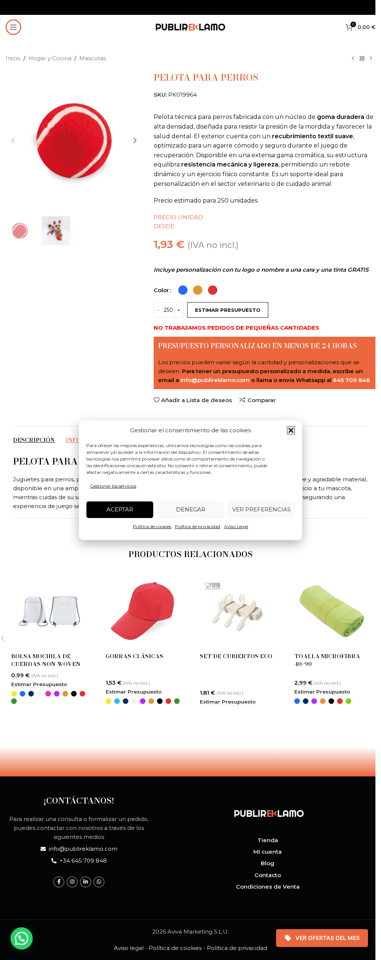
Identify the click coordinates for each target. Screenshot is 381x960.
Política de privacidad (197, 526)
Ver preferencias (261, 509)
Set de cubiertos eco (236, 656)
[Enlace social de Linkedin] (85, 882)
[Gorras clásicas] (144, 611)
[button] (291, 430)
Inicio (13, 58)
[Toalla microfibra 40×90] (332, 611)
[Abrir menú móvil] (13, 27)
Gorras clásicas (134, 656)
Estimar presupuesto (227, 310)
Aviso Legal (236, 526)
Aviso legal (129, 947)
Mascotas (92, 58)
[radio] (183, 290)
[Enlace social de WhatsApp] (99, 882)
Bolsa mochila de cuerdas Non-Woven (45, 660)
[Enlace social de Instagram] (72, 882)
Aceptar (119, 509)
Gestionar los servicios (113, 486)
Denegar (190, 509)
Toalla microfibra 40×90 (327, 660)
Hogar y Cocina (49, 58)
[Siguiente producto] (370, 58)
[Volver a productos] (362, 58)
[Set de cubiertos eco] (238, 611)
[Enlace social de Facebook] (58, 882)
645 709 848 (351, 380)
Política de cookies (152, 526)
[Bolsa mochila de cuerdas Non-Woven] (49, 611)
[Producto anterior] (353, 58)
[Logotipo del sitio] (190, 26)
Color (161, 290)
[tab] (34, 440)
